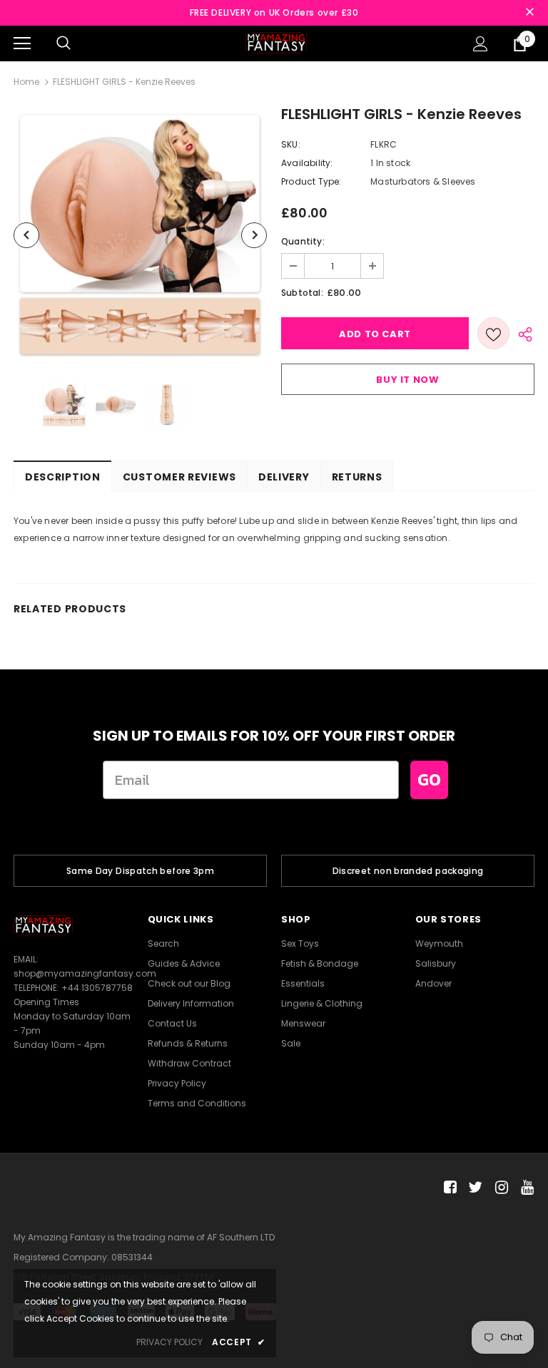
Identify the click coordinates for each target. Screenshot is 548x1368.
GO (429, 779)
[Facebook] (448, 1188)
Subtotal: (302, 293)
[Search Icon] (63, 43)
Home (26, 82)
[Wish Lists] (493, 333)
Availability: (307, 163)
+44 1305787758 (97, 988)
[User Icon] (480, 43)
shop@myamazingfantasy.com (85, 973)
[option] (140, 234)
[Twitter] (473, 1188)
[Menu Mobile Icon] (22, 43)
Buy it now (408, 379)
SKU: (290, 144)
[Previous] (26, 235)
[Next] (254, 235)
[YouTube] (525, 1188)
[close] (529, 13)
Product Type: (311, 181)
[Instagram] (499, 1188)
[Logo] (276, 42)
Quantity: (303, 241)
